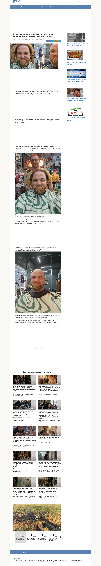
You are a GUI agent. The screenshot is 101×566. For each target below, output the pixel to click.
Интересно (44, 6)
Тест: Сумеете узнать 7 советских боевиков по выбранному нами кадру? (76, 100)
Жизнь (37, 6)
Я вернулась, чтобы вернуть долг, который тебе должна (49, 438)
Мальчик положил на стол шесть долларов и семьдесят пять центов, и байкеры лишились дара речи (24, 388)
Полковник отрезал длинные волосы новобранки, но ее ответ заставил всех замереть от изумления (48, 490)
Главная (16, 6)
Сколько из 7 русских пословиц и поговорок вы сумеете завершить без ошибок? (76, 62)
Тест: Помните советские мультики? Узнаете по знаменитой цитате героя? (77, 81)
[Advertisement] (50, 19)
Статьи (62, 6)
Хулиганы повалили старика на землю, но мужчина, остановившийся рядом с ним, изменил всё (23, 413)
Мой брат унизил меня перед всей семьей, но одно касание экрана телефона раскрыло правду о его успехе (24, 464)
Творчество (24, 6)
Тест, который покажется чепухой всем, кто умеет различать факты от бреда (77, 119)
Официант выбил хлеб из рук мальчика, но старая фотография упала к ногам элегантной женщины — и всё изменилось (49, 388)
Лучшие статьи (54, 6)
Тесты (31, 6)
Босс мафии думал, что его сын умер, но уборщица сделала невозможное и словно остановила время (24, 439)
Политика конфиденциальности (79, 1)
